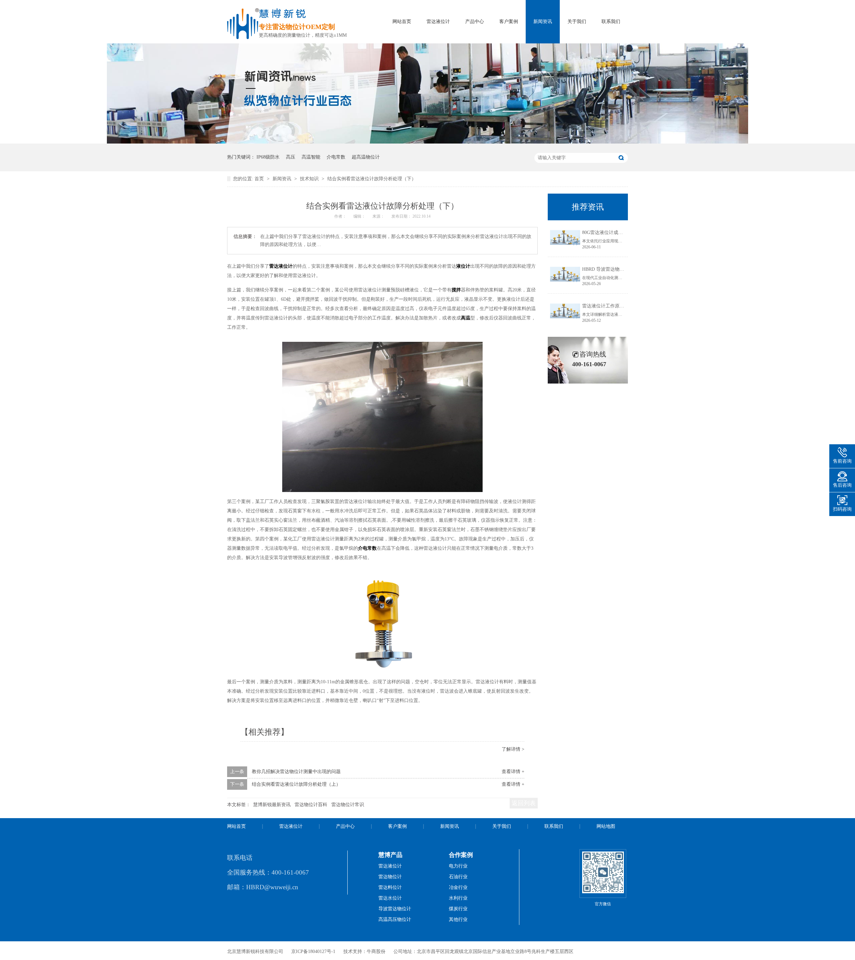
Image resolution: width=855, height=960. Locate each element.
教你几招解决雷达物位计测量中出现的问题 (296, 771)
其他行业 (458, 919)
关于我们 (576, 21)
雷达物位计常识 (347, 804)
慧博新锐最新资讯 (272, 804)
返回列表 (524, 803)
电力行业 (458, 866)
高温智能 (311, 157)
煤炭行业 (458, 908)
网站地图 (605, 826)
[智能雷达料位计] (427, 142)
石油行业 (458, 876)
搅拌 (456, 289)
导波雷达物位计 (394, 908)
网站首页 (401, 21)
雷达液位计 (438, 21)
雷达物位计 (390, 876)
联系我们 (611, 21)
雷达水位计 (390, 898)
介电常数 (336, 157)
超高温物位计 (366, 157)
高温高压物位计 (394, 919)
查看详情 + (513, 771)
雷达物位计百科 (311, 804)
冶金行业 (458, 887)
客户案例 (508, 21)
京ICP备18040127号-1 (313, 951)
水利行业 (458, 898)
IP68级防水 (268, 157)
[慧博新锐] (243, 37)
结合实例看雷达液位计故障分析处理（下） (371, 178)
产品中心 (474, 21)
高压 (290, 157)
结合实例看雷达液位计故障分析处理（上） (296, 784)
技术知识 (310, 178)
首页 (259, 178)
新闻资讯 (542, 21)
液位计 (463, 266)
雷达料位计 (390, 887)
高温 (465, 317)
